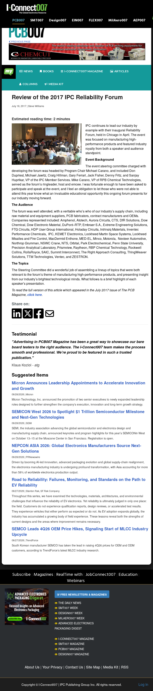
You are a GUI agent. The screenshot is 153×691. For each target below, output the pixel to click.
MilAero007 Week (71, 618)
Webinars (76, 580)
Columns (30, 84)
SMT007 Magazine (71, 644)
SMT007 (36, 20)
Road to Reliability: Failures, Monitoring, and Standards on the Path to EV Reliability (78, 482)
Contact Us (74, 666)
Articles (121, 71)
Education (128, 574)
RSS (124, 666)
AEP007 (139, 20)
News (28, 71)
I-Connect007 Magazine (83, 71)
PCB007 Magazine (71, 649)
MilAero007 (118, 20)
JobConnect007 (100, 574)
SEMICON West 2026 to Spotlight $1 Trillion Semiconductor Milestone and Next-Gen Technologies (78, 414)
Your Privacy (52, 666)
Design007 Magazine (73, 654)
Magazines (43, 574)
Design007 (57, 20)
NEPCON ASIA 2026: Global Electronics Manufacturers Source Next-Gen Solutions (76, 448)
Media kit (56, 84)
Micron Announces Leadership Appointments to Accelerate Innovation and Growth (78, 385)
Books (48, 71)
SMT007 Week (68, 608)
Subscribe (21, 574)
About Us (32, 666)
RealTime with (69, 574)
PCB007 (18, 20)
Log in (143, 684)
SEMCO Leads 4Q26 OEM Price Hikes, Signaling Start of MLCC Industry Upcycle (80, 531)
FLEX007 (96, 20)
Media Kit (110, 666)
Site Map (93, 666)
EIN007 (77, 20)
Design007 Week (70, 613)
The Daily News (69, 603)
